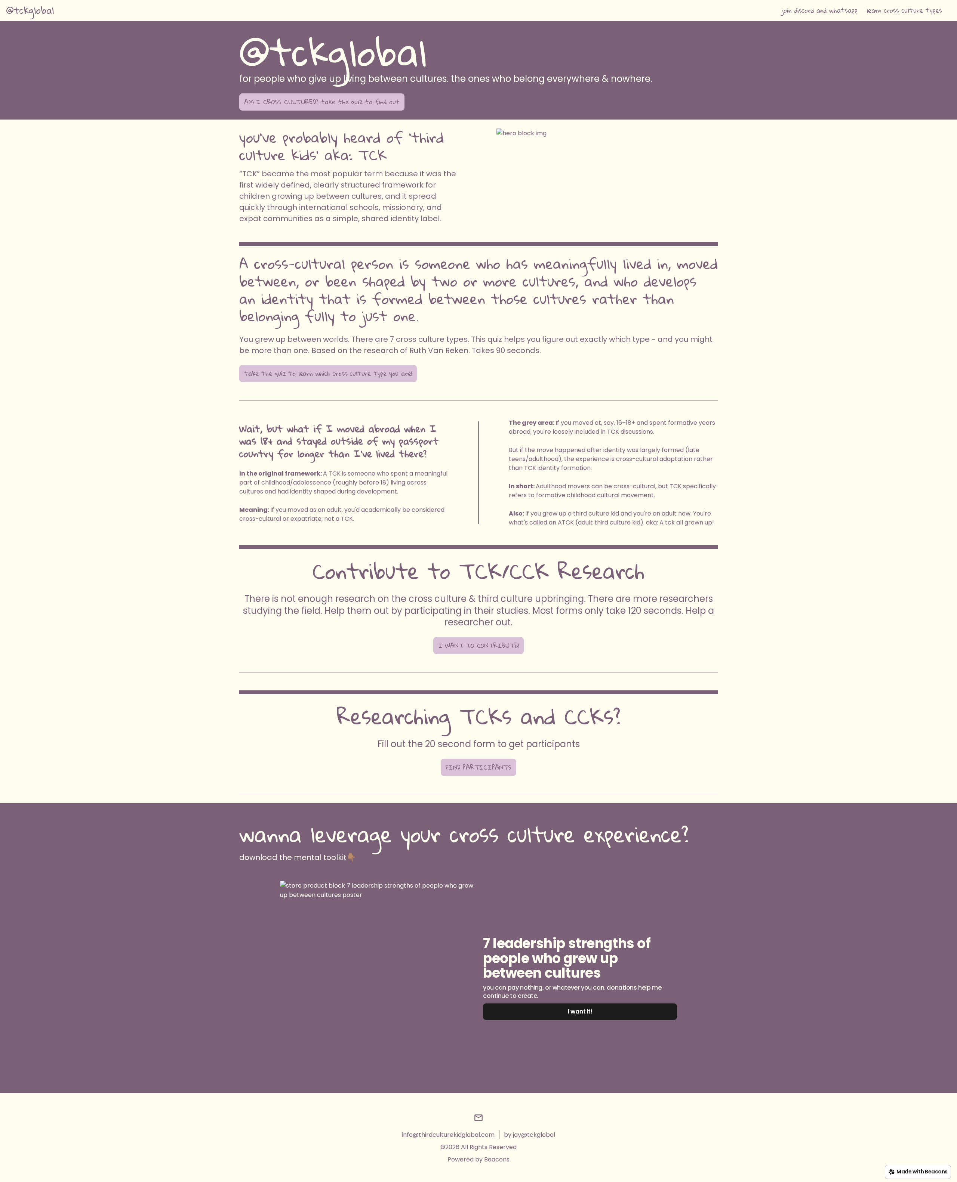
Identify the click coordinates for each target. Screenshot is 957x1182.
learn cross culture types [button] (904, 10)
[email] (478, 1119)
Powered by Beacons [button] (478, 1159)
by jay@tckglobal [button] (529, 1134)
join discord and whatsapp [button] (820, 10)
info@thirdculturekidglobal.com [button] (448, 1134)
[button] (30, 10)
